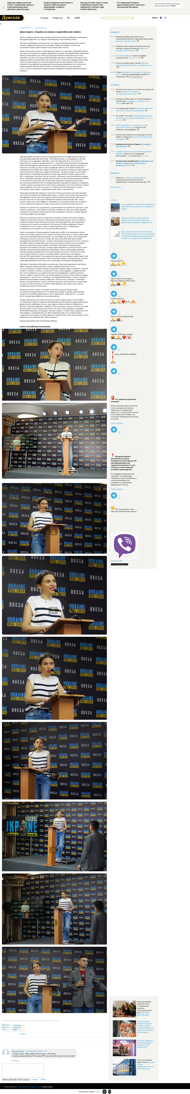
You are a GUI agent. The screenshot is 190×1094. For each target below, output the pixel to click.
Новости (58, 18)
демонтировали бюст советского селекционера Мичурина (134, 109)
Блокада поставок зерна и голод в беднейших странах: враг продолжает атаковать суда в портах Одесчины (94, 6)
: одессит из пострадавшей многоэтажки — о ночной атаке (131, 155)
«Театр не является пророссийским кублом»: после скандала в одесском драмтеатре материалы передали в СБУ (136, 220)
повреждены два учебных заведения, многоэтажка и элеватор (134, 163)
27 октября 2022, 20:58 (34, 1051)
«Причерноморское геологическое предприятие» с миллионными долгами (131, 181)
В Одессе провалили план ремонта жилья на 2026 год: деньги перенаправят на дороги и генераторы (58, 6)
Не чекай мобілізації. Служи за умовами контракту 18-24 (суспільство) (145, 1044)
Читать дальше (117, 423)
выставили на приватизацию (134, 178)
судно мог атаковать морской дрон (132, 49)
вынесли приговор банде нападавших (134, 138)
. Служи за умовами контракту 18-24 (131, 57)
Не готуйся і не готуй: (124, 116)
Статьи (44, 18)
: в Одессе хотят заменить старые (131, 128)
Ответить (15, 1060)
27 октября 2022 (25, 28)
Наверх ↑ (23, 1034)
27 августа (115, 85)
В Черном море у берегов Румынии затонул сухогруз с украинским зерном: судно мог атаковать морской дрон (145, 1026)
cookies (98, 1092)
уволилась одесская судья (126, 41)
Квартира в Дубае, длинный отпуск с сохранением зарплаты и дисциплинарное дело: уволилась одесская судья (20, 6)
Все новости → (116, 187)
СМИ (77, 18)
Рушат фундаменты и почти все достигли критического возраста (132, 126)
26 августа (115, 173)
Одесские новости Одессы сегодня (30, 1087)
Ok (104, 1092)
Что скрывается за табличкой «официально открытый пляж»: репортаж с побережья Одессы (138, 206)
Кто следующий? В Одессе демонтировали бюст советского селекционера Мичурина (131, 5)
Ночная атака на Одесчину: (127, 161)
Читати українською (41, 28)
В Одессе (119, 72)
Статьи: (114, 200)
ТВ (68, 18)
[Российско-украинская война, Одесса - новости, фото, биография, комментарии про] (7, 1029)
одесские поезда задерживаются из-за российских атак (133, 64)
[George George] (5, 1055)
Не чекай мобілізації (124, 56)
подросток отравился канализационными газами (127, 92)
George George (18, 1051)
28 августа (115, 32)
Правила (34, 1079)
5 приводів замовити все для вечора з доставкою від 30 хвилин (134, 117)
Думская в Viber (117, 561)
